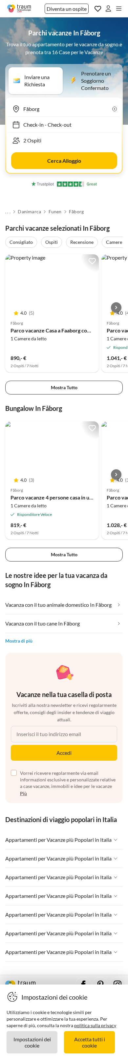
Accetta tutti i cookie (89, 1042)
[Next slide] (116, 307)
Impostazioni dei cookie (32, 1042)
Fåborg (76, 211)
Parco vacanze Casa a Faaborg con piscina (59, 330)
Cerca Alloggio (64, 161)
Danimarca (29, 211)
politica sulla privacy (95, 1025)
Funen (55, 211)
